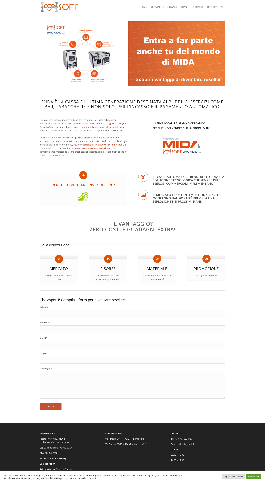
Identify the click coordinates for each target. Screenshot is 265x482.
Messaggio (46, 368)
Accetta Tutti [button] (253, 476)
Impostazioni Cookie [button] (233, 476)
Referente (45, 322)
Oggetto (45, 353)
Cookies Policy (47, 463)
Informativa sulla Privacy (53, 458)
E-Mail (43, 337)
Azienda (44, 307)
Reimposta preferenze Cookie (56, 469)
